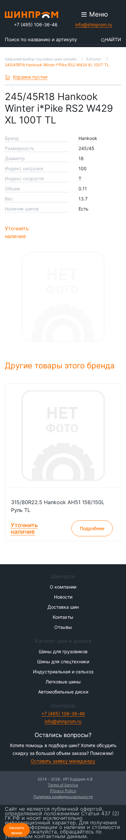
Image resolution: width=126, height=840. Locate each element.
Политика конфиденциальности (63, 796)
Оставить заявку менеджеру (63, 761)
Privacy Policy (63, 790)
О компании (63, 587)
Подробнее (92, 528)
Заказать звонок (16, 830)
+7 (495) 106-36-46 (36, 24)
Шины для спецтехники (63, 661)
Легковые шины (63, 681)
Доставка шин (63, 607)
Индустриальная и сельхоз (63, 671)
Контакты (63, 617)
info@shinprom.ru (93, 24)
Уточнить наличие (17, 232)
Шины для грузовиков (63, 651)
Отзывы (63, 627)
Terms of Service (63, 785)
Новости (63, 597)
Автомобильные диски (63, 691)
